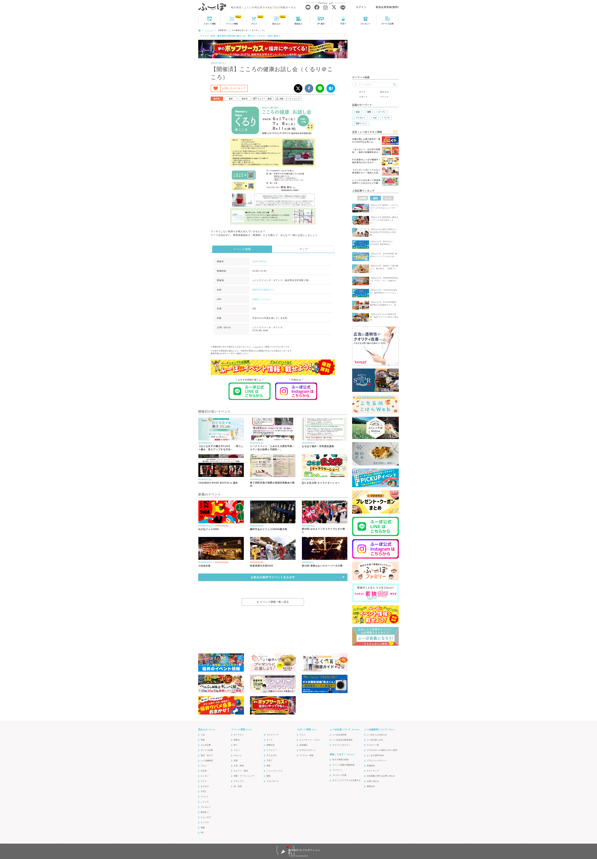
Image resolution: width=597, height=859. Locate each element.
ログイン (361, 7)
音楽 (236, 760)
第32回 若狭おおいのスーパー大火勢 (322, 565)
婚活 (268, 765)
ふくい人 (205, 802)
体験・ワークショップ (290, 99)
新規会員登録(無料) (387, 7)
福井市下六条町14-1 (263, 289)
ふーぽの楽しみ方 (375, 740)
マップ (303, 249)
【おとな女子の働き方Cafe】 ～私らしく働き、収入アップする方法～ (221, 448)
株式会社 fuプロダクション (304, 850)
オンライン (239, 735)
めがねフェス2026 (208, 529)
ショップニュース (274, 771)
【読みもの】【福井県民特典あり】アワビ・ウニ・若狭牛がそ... (384, 281)
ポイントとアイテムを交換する (346, 780)
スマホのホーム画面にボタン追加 (382, 750)
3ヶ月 (388, 198)
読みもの (276, 24)
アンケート (337, 770)
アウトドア (239, 781)
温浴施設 (303, 745)
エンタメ (205, 776)
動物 (268, 776)
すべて (362, 92)
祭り (236, 745)
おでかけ (205, 786)
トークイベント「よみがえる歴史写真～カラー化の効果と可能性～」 (272, 448)
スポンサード (272, 781)
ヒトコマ (205, 822)
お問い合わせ (373, 781)
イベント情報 (242, 249)
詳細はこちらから (261, 299)
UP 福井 (321, 24)
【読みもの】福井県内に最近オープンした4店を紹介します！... (384, 220)
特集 (203, 740)
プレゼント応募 (339, 775)
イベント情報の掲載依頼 (343, 765)
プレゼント (365, 24)
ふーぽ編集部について (379, 729)
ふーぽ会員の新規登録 (342, 740)
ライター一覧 (373, 745)
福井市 (245, 99)
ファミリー (271, 750)
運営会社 (371, 786)
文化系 (204, 771)
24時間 (362, 198)
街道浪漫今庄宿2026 (261, 565)
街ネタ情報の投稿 (340, 759)
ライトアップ (272, 735)
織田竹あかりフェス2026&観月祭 (268, 529)
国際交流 (270, 745)
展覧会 (237, 740)
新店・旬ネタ (207, 755)
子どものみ (271, 755)
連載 (203, 827)
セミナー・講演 (265, 99)
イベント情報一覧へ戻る (274, 602)
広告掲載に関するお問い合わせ (381, 776)
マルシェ (238, 755)
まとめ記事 (206, 745)
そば (203, 735)
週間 (375, 198)
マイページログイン (341, 745)
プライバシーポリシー (377, 760)
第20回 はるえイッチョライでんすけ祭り (323, 530)
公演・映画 (239, 765)
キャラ (269, 740)
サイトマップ (373, 771)
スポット (209, 24)
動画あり (299, 24)
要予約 (217, 99)
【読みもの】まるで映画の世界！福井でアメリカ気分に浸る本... (384, 317)
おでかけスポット (307, 750)
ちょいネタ (206, 817)
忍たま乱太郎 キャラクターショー (321, 482)
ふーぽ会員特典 (339, 735)
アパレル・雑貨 (306, 755)
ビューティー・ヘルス (309, 740)
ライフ (204, 781)
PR (202, 832)
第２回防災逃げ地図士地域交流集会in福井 (272, 484)
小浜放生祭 (204, 565)
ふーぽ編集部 (207, 760)
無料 (231, 99)
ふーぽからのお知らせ (377, 735)
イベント (232, 24)
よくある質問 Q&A (375, 755)
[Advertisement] (375, 52)
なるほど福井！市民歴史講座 (318, 446)
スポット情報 (307, 729)
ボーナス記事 (388, 24)
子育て (343, 24)
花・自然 (238, 786)
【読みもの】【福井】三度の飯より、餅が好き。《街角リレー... (384, 268)
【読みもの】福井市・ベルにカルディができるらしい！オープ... (384, 208)
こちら (256, 347)
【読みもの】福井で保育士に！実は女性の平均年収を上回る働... (384, 232)
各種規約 (371, 765)
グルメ (254, 24)
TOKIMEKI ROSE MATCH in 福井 (218, 482)
